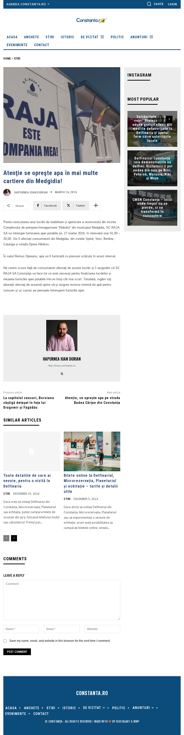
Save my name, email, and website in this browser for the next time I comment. (59, 640)
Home (7, 58)
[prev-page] (6, 538)
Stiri (17, 58)
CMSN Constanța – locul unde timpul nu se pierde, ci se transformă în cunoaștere (152, 208)
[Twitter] (62, 373)
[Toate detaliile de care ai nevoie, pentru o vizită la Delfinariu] (31, 451)
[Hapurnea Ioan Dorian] (8, 192)
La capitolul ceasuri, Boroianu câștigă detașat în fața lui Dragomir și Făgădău (28, 402)
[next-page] (14, 538)
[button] (155, 3)
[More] (96, 205)
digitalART (123, 721)
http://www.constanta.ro (61, 365)
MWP (136, 721)
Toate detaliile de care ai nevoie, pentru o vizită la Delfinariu (27, 480)
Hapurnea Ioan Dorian (30, 192)
